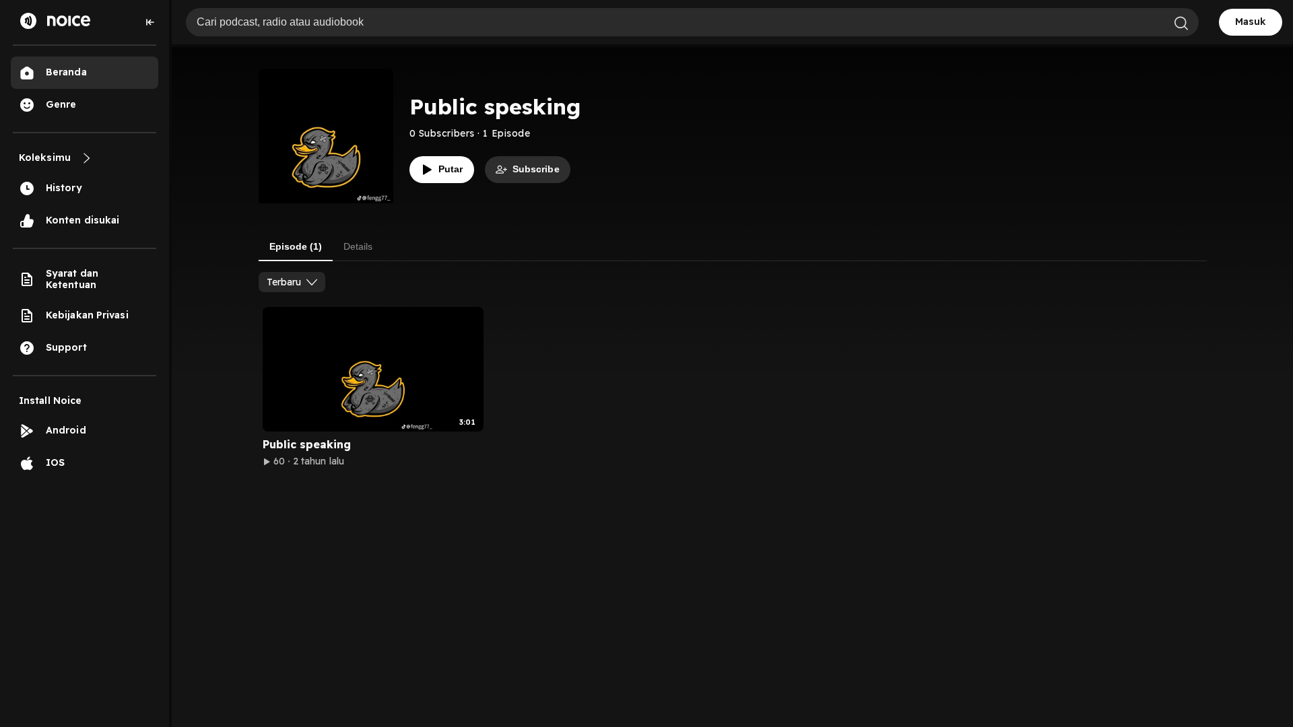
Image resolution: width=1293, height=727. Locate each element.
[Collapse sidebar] (150, 22)
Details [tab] (357, 246)
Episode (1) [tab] (295, 246)
